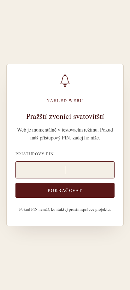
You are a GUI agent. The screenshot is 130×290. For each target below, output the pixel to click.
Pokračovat (65, 190)
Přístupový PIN (34, 154)
